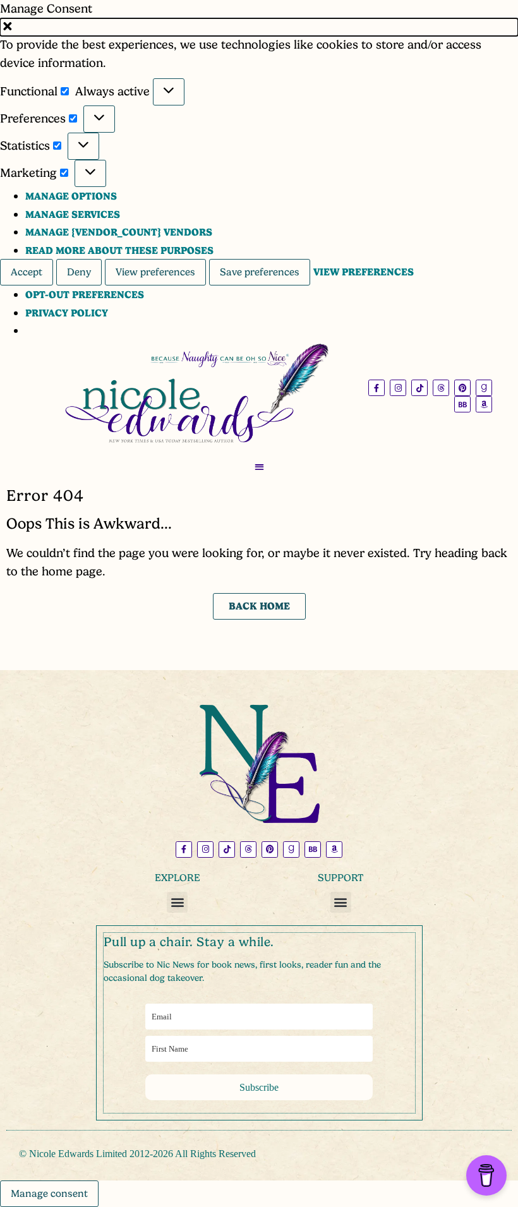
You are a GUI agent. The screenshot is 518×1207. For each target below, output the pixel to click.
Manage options (71, 196)
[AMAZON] (484, 404)
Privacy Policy (66, 313)
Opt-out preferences (84, 295)
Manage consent (49, 1193)
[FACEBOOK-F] (376, 388)
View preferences (155, 272)
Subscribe (259, 1087)
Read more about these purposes (119, 250)
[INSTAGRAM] (398, 388)
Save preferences (259, 272)
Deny (79, 272)
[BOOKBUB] (462, 404)
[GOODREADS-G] (484, 388)
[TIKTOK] (419, 388)
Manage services (72, 214)
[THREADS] (441, 388)
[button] (259, 27)
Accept (26, 272)
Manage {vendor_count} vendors (118, 232)
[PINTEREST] (462, 388)
